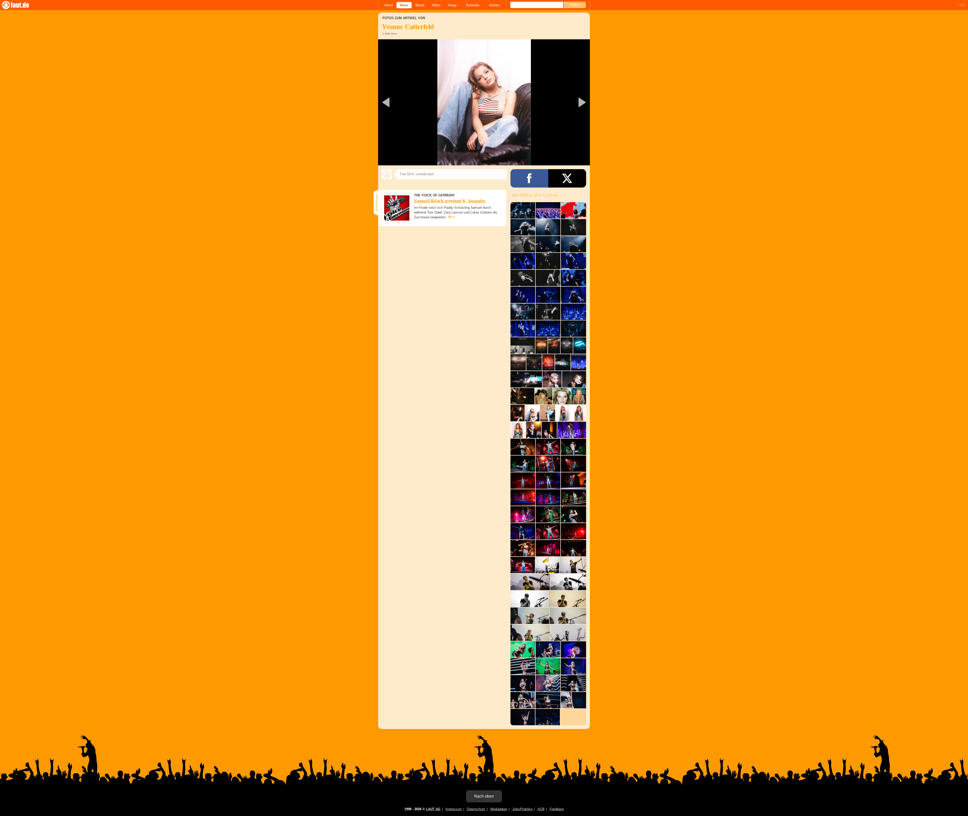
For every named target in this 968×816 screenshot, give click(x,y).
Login (961, 5)
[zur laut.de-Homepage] (20, 5)
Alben (436, 5)
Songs (452, 5)
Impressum (453, 809)
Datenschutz (476, 809)
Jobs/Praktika (522, 809)
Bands (420, 5)
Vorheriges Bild (413, 102)
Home (388, 5)
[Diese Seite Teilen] (529, 178)
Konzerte (472, 5)
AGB (540, 809)
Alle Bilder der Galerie (534, 194)
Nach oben (484, 796)
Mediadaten (498, 809)
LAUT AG (433, 809)
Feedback (557, 809)
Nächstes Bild (484, 102)
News (404, 5)
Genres (494, 5)
